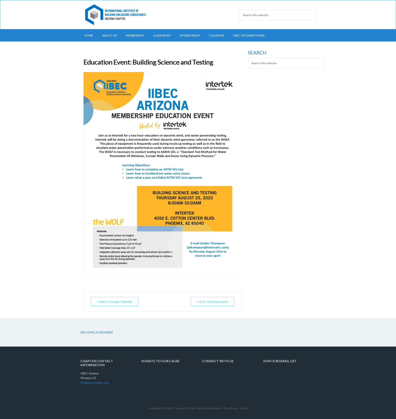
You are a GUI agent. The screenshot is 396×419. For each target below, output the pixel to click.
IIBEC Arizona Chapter (115, 14)
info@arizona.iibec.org (94, 382)
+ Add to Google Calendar (114, 301)
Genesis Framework (209, 408)
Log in (244, 408)
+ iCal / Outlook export (212, 301)
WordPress (231, 408)
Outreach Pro (182, 408)
